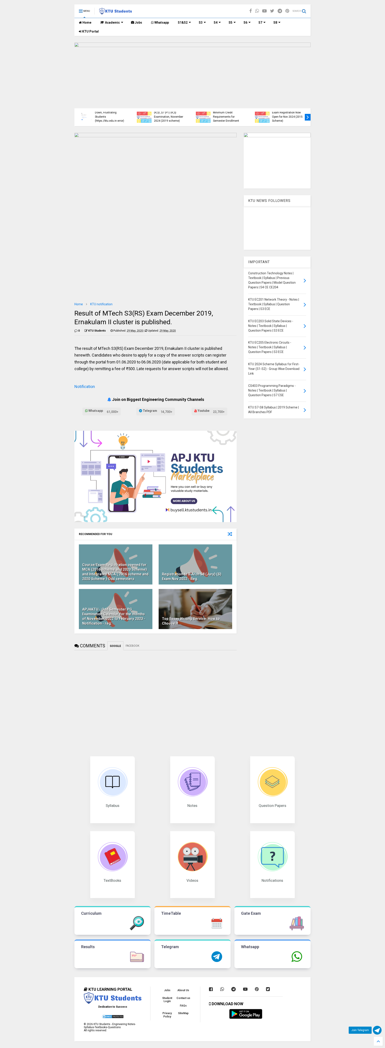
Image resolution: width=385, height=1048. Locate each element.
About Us (183, 990)
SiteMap (183, 1013)
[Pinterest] (287, 11)
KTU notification (101, 304)
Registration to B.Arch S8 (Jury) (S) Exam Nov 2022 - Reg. (191, 576)
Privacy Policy (167, 1015)
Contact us (183, 998)
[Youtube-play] (264, 11)
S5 (230, 22)
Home (86, 22)
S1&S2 (183, 22)
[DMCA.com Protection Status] (113, 1017)
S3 (201, 22)
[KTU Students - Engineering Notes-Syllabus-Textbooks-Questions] (115, 12)
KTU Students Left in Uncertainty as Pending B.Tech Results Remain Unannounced (286, 114)
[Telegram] (280, 11)
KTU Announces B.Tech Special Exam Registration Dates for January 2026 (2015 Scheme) (227, 112)
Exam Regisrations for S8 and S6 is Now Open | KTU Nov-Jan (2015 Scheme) (110, 116)
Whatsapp (161, 22)
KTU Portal (90, 31)
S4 (215, 22)
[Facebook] (250, 11)
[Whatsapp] (257, 11)
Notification (84, 386)
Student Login (167, 1000)
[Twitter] (272, 11)
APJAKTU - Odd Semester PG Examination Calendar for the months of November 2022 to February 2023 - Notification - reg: (113, 616)
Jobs (138, 22)
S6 (245, 22)
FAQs (183, 1005)
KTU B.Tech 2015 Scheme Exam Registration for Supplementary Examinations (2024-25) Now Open (170, 112)
